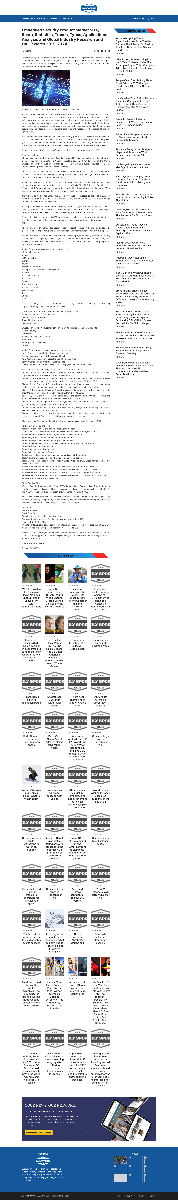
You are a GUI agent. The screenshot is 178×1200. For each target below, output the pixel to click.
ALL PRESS (52, 18)
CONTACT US (65, 18)
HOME (26, 18)
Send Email (33, 513)
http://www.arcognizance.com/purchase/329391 (44, 306)
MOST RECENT (38, 18)
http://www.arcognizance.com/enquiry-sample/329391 (75, 150)
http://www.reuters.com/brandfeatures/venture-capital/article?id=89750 (55, 492)
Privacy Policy (129, 1196)
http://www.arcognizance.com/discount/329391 (80, 421)
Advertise (142, 1196)
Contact (153, 1196)
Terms (118, 1196)
